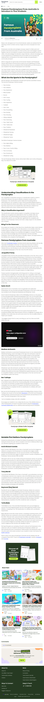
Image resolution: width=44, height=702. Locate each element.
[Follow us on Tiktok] (23, 685)
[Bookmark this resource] (37, 39)
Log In (15, 696)
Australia (6, 694)
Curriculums (25, 673)
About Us (4, 670)
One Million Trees (7, 673)
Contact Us (4, 688)
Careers (3, 677)
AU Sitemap (37, 694)
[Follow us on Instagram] (25, 685)
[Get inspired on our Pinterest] (31, 685)
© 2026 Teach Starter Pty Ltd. (24, 696)
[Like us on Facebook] (27, 685)
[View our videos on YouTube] (29, 685)
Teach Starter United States (29, 677)
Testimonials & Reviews (7, 675)
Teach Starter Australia (28, 675)
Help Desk (4, 686)
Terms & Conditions (14, 694)
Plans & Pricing (26, 670)
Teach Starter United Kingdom (29, 680)
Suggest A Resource (6, 690)
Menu (40, 2)
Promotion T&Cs (23, 694)
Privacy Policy (30, 694)
